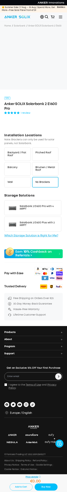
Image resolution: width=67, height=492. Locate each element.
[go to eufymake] (53, 442)
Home (7, 26)
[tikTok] (32, 404)
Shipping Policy (23, 461)
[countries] (42, 17)
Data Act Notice (29, 469)
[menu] (60, 17)
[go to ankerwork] (33, 442)
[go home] (17, 17)
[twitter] (13, 404)
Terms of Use (33, 385)
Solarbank (19, 26)
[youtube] (19, 404)
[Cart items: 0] (53, 16)
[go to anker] (14, 435)
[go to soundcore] (33, 435)
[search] (46, 17)
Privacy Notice (11, 465)
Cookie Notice (11, 469)
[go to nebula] (14, 442)
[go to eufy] (53, 435)
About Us (9, 461)
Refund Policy (40, 461)
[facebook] (6, 404)
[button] (42, 17)
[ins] (26, 404)
